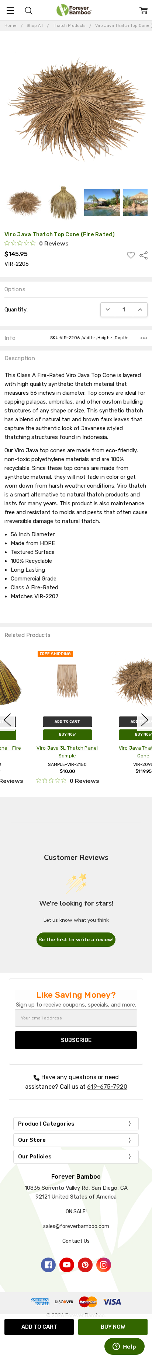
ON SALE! (76, 1212)
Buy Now (38, 734)
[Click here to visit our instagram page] (103, 1265)
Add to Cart (38, 721)
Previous (7, 720)
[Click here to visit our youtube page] (66, 1265)
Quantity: (16, 309)
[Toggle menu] (10, 10)
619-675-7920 (107, 1086)
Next (144, 720)
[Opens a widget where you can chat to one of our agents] (124, 1347)
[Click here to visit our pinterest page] (85, 1265)
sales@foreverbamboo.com (76, 1226)
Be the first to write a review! (76, 939)
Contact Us (76, 1241)
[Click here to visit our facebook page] (48, 1265)
